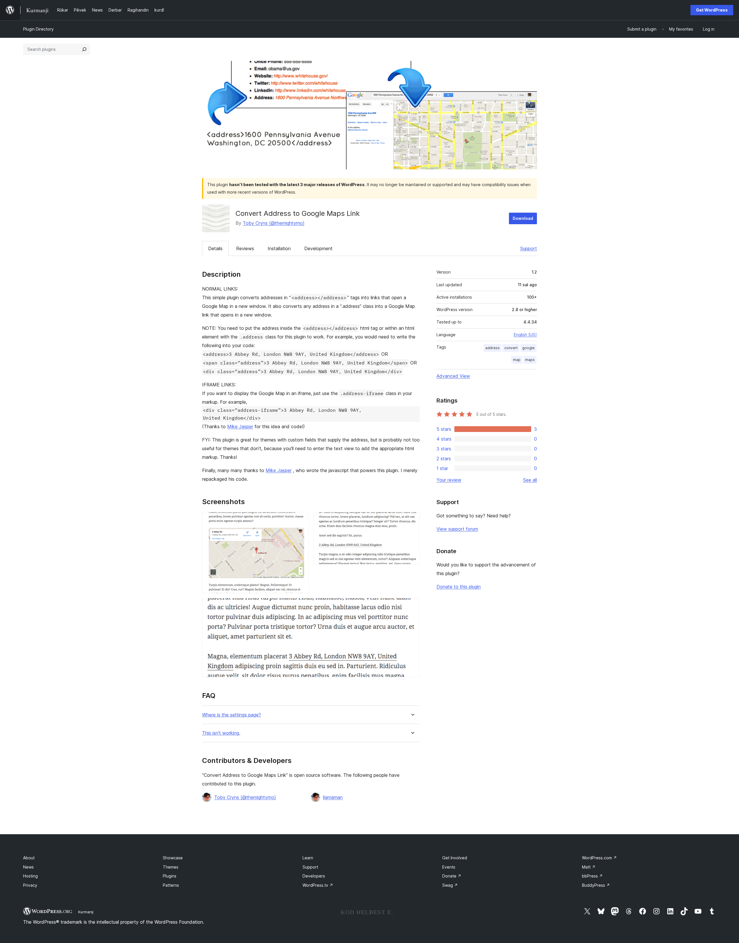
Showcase (173, 857)
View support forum (457, 529)
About (29, 857)
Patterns (171, 885)
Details (215, 248)
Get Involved (454, 857)
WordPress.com (599, 857)
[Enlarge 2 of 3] (412, 520)
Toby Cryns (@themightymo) (274, 223)
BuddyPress (596, 885)
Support (528, 248)
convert (511, 348)
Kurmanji (86, 912)
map (516, 360)
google (528, 348)
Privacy (30, 885)
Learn (308, 857)
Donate (451, 875)
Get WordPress (712, 10)
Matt (589, 867)
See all (530, 480)
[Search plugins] (84, 49)
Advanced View (453, 376)
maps (530, 360)
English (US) (525, 334)
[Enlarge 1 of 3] (301, 520)
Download (523, 218)
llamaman (333, 797)
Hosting (30, 875)
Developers (314, 875)
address (492, 348)
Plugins (169, 875)
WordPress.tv (318, 885)
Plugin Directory (38, 29)
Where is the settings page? (231, 715)
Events (448, 867)
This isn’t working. (221, 733)
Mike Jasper (240, 426)
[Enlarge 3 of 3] (412, 606)
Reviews (245, 248)
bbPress (592, 875)
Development (318, 248)
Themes (170, 867)
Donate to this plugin (458, 587)
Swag (450, 885)
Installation (279, 248)
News (28, 867)
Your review (448, 480)
